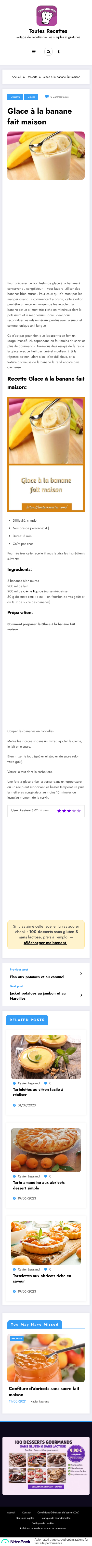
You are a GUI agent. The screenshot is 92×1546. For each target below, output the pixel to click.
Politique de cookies (43, 1523)
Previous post (19, 969)
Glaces (31, 97)
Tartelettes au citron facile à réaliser (38, 1092)
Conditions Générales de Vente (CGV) (58, 1512)
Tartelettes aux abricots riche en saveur (42, 1278)
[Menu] (34, 51)
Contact (26, 1512)
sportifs (56, 335)
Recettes (27, 1338)
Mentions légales (25, 1518)
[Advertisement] (46, 234)
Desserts (15, 97)
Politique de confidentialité (55, 1518)
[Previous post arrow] (81, 974)
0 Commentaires (59, 97)
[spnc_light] (59, 52)
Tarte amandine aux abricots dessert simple (39, 1185)
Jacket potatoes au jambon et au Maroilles (38, 996)
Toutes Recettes (48, 31)
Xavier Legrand (29, 1083)
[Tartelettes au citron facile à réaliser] (46, 1057)
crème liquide (33, 591)
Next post (16, 986)
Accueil (11, 1512)
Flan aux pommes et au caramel (37, 977)
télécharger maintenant (45, 943)
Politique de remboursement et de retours (43, 1528)
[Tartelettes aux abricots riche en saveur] (46, 1243)
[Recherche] (48, 52)
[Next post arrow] (81, 995)
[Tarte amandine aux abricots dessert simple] (46, 1150)
